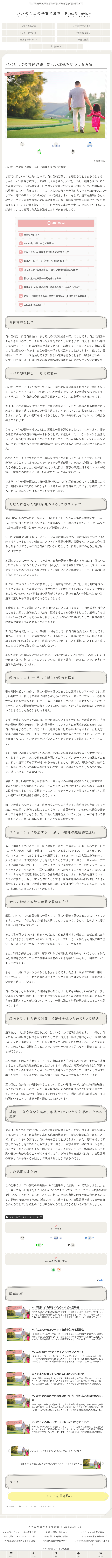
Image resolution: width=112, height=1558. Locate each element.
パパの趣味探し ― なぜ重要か (39, 243)
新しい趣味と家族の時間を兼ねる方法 (42, 278)
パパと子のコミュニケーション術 (19, 1536)
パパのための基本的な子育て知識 (19, 1541)
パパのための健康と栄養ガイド (92, 1536)
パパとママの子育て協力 (92, 1532)
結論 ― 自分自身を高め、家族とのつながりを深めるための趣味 (55, 296)
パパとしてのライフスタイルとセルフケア (25, 1217)
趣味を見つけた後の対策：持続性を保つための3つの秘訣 (52, 287)
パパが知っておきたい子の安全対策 (19, 1532)
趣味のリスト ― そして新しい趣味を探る (44, 261)
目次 (54, 223)
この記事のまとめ (32, 304)
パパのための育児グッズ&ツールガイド (93, 1543)
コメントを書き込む (57, 1496)
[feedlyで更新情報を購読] (53, 1270)
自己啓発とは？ (31, 234)
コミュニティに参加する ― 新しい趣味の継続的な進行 (51, 269)
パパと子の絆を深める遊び (56, 1536)
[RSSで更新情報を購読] (59, 1270)
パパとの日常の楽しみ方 (56, 1532)
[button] (72, 152)
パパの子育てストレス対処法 (56, 1549)
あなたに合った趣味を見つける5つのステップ (46, 252)
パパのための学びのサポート (56, 1541)
